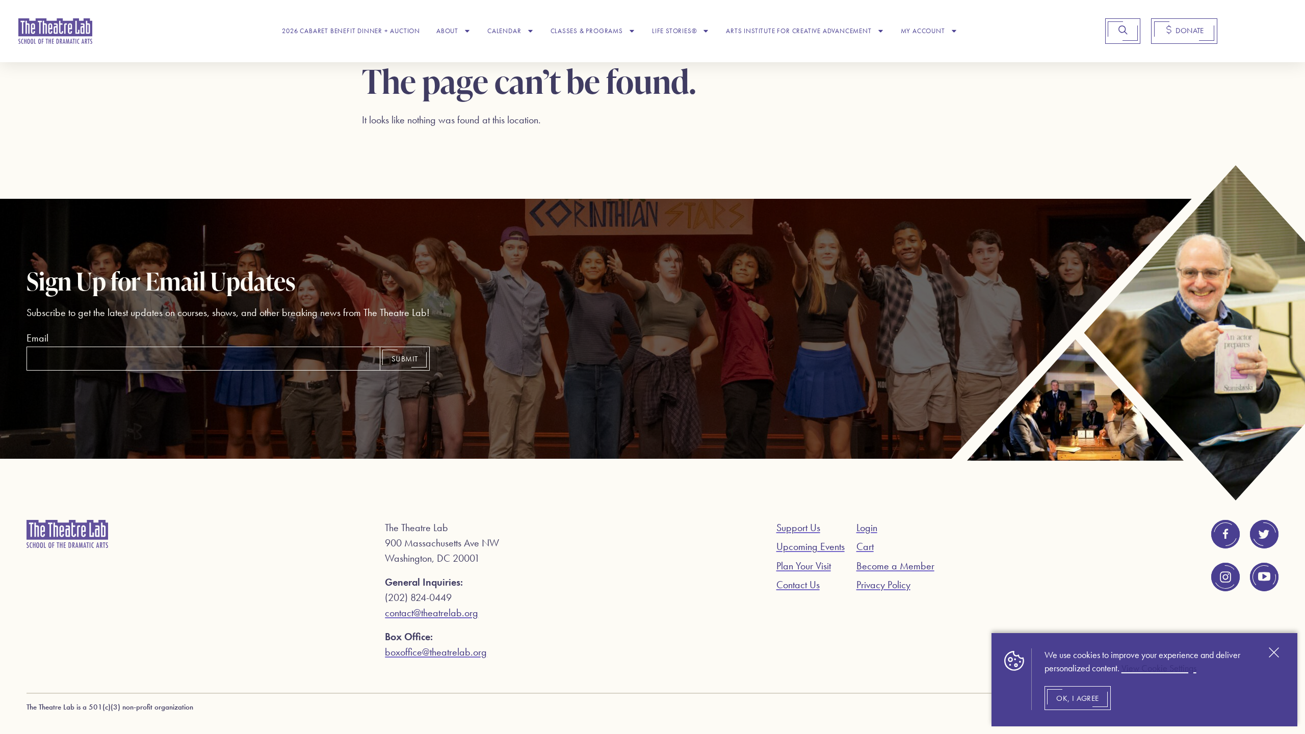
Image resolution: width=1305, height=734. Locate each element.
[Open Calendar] (530, 31)
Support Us (798, 527)
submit (404, 359)
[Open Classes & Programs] (632, 31)
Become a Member (895, 565)
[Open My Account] (954, 31)
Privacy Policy (883, 584)
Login (866, 527)
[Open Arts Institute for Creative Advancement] (880, 31)
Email (37, 338)
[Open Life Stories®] (706, 31)
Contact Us (798, 584)
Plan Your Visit (803, 565)
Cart (865, 546)
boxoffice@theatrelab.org (436, 652)
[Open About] (467, 31)
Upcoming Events (810, 546)
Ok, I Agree (1077, 698)
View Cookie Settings (1158, 668)
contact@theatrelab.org (431, 612)
